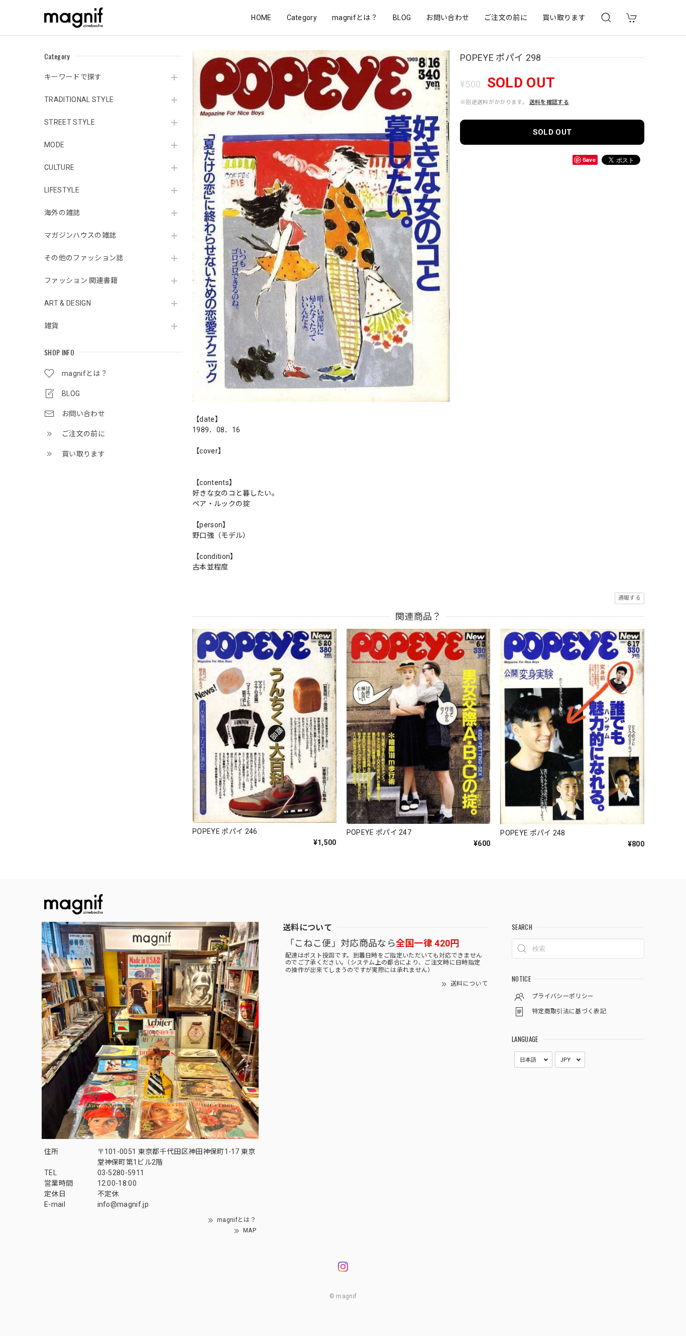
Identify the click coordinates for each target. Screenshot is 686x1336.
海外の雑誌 (62, 213)
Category (302, 18)
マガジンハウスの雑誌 (80, 235)
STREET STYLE (69, 122)
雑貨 (51, 326)
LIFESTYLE (61, 190)
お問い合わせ (447, 18)
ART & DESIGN (67, 303)
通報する (629, 598)
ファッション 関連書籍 (81, 280)
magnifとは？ (355, 18)
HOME (261, 18)
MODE (54, 145)
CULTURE (59, 167)
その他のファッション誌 (84, 258)
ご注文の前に (505, 18)
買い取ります (564, 18)
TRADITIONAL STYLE (78, 100)
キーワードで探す (73, 77)
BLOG (402, 18)
